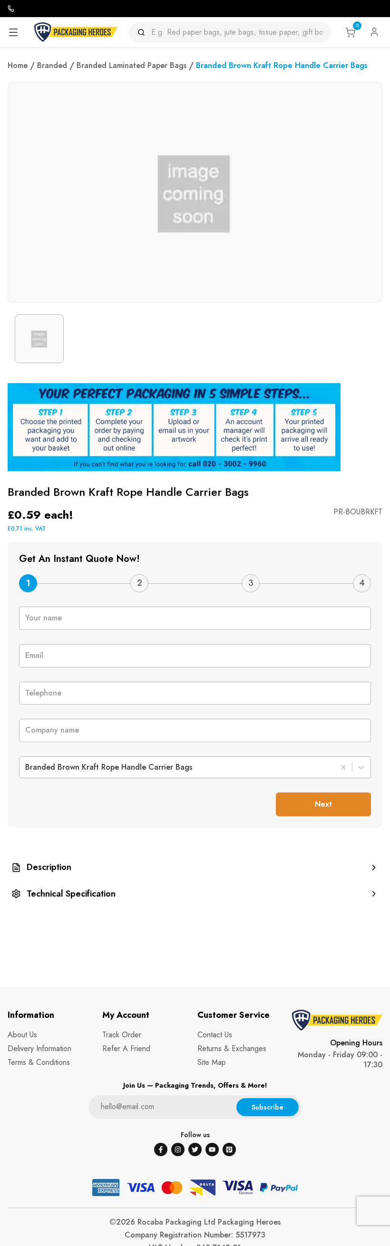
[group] (195, 867)
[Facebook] (160, 1149)
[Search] (144, 32)
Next (323, 804)
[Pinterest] (229, 1149)
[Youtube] (212, 1149)
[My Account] (374, 32)
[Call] (11, 8)
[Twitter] (195, 1149)
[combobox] (26, 767)
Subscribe (267, 1107)
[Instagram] (178, 1149)
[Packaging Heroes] (75, 32)
